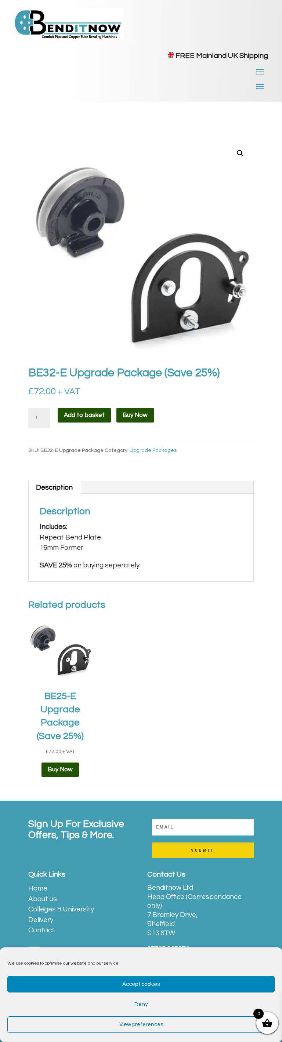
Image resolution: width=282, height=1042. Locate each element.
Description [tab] (54, 487)
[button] (240, 153)
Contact (41, 930)
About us (42, 899)
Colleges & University (61, 909)
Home (37, 888)
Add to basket (84, 415)
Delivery (40, 920)
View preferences (141, 1024)
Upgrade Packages (153, 450)
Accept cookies (141, 984)
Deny (141, 1004)
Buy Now (135, 415)
